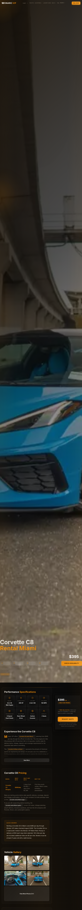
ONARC (10, 3)
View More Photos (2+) (27, 894)
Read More (27, 760)
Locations (38, 3)
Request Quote (68, 719)
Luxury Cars (47, 3)
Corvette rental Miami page (17, 799)
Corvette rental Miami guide (13, 805)
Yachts (31, 3)
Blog (53, 3)
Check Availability (71, 663)
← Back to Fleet (4, 669)
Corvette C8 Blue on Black (15, 749)
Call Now (76, 3)
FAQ (58, 3)
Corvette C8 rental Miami (26, 736)
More (62, 2)
